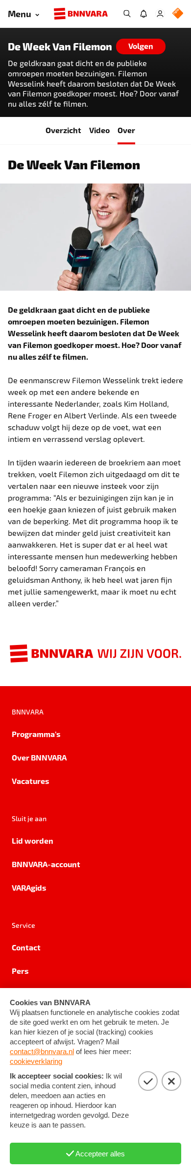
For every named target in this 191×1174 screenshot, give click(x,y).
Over (126, 130)
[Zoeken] (126, 13)
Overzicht (63, 130)
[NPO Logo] (177, 14)
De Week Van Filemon (60, 46)
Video (99, 130)
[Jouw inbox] (143, 14)
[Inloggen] (160, 13)
